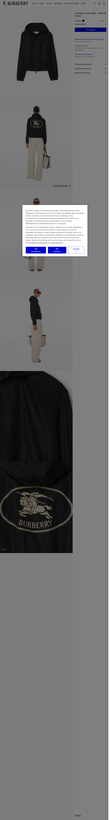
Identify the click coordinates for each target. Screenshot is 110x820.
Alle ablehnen (57, 250)
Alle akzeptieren (35, 250)
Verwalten (76, 250)
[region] (54, 230)
